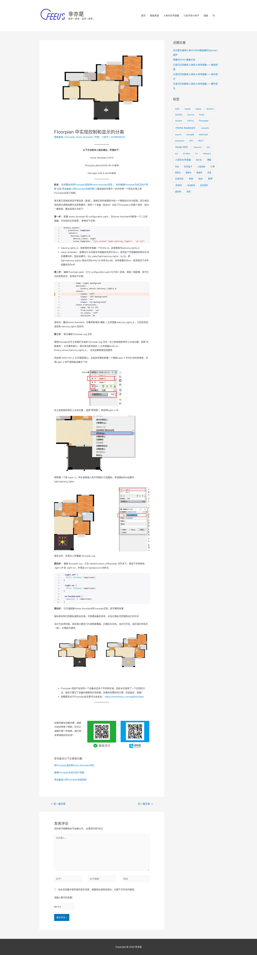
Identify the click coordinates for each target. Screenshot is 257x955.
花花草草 (204, 185)
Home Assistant (84, 137)
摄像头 (189, 172)
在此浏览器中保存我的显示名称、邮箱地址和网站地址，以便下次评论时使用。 (97, 889)
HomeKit (205, 128)
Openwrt (197, 147)
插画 (206, 15)
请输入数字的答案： (64, 897)
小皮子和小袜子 (191, 15)
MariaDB (190, 134)
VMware (207, 153)
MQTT (201, 140)
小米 (212, 166)
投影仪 (178, 172)
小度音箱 (201, 166)
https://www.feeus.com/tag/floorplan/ (124, 696)
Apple (187, 108)
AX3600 (178, 114)
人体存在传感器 (171, 15)
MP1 (191, 140)
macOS (178, 134)
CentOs (190, 114)
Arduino (210, 109)
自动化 (178, 185)
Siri (176, 153)
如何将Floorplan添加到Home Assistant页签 (90, 184)
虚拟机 (178, 191)
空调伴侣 (179, 179)
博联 (209, 159)
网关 (201, 179)
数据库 (199, 172)
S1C (208, 147)
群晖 (210, 178)
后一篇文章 (145, 803)
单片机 (199, 160)
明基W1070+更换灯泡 (184, 59)
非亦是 (76, 14)
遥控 (189, 191)
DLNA (201, 114)
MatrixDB (203, 134)
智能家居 (154, 15)
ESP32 (190, 121)
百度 (209, 172)
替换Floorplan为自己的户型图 (69, 772)
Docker (178, 120)
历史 (177, 166)
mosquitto (179, 140)
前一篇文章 (58, 803)
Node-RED (181, 147)
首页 (143, 15)
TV (196, 153)
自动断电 (191, 185)
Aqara (198, 109)
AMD (177, 109)
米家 (191, 178)
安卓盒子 (188, 166)
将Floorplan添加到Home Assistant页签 (74, 765)
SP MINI (186, 153)
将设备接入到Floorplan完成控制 (78, 188)
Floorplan (70, 137)
